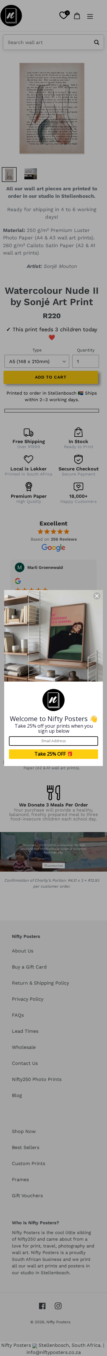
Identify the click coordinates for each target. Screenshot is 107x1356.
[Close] (96, 595)
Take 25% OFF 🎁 (53, 754)
